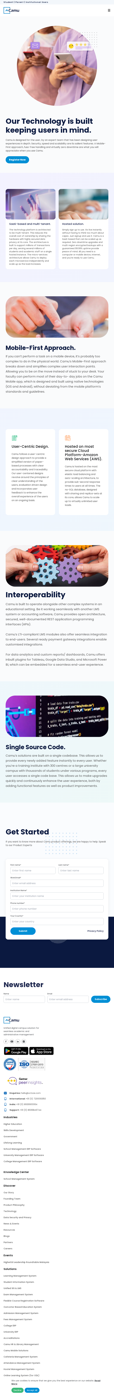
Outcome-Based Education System (23, 1306)
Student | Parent (14, 2)
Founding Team (12, 1198)
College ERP (10, 1325)
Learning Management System (20, 1275)
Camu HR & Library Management (21, 1344)
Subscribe (101, 999)
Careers (8, 1248)
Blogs (7, 1236)
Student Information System (19, 1282)
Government (10, 1136)
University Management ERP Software (24, 1155)
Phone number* (17, 903)
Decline (17, 1390)
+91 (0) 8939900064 (26, 1104)
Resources (9, 1229)
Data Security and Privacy (17, 1217)
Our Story (9, 1192)
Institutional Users (37, 2)
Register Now (17, 159)
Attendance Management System (22, 1363)
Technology (10, 1211)
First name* (15, 865)
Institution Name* (18, 890)
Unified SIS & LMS (12, 1288)
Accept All (32, 1390)
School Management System (19, 1178)
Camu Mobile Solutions (16, 1350)
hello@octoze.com (31, 1093)
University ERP (11, 1331)
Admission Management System (21, 1313)
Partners (8, 1242)
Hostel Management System (19, 1369)
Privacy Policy (95, 931)
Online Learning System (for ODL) (21, 1375)
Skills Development (14, 1130)
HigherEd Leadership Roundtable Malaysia (26, 1262)
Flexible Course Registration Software (24, 1300)
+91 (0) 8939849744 (30, 1110)
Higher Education (13, 1124)
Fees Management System (18, 1319)
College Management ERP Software (23, 1161)
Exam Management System (18, 1294)
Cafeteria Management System (21, 1356)
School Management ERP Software (22, 1148)
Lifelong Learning (13, 1142)
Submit (23, 931)
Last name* (63, 865)
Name (6, 993)
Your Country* (16, 916)
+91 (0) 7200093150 (36, 1098)
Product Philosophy (14, 1205)
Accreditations (12, 1338)
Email (49, 993)
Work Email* (15, 877)
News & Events (11, 1223)
